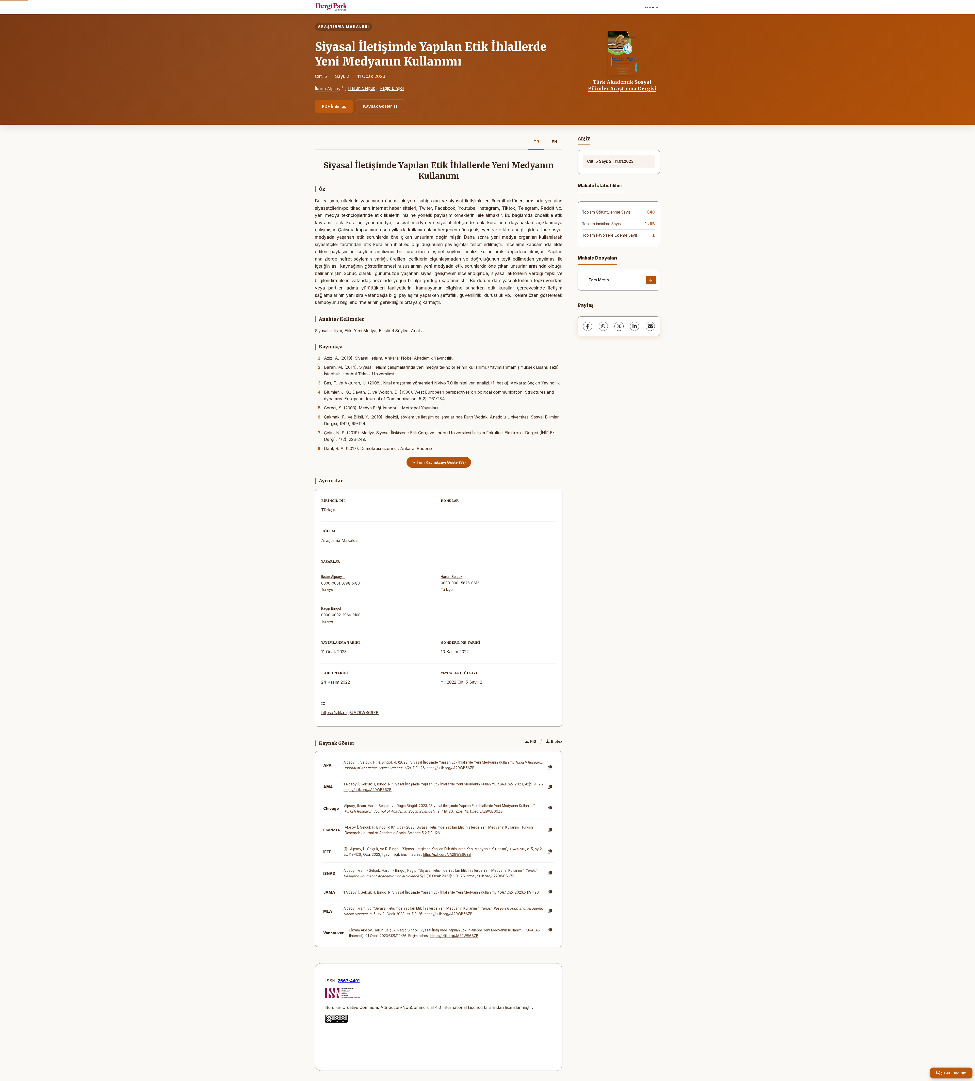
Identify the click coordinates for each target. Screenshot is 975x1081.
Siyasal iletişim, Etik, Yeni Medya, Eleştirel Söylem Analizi (369, 330)
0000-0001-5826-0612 (460, 583)
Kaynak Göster (377, 106)
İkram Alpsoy (327, 88)
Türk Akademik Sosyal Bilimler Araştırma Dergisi (622, 85)
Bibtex (556, 741)
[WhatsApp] (603, 326)
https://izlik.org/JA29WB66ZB (350, 712)
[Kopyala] (550, 768)
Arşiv (584, 138)
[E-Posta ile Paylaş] (650, 326)
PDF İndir (331, 106)
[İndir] (651, 280)
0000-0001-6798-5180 (340, 583)
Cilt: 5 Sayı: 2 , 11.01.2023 (610, 161)
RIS (533, 741)
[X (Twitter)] (619, 326)
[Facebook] (587, 326)
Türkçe (648, 7)
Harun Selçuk (361, 88)
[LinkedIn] (634, 326)
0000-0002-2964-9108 (341, 615)
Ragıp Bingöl (392, 88)
